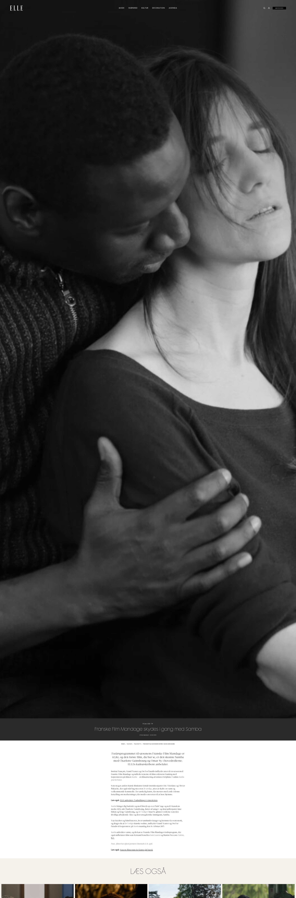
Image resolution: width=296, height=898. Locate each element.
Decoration (158, 8)
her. (112, 838)
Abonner (279, 8)
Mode (122, 8)
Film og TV (148, 723)
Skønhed (133, 8)
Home (123, 744)
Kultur (145, 8)
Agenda (173, 8)
